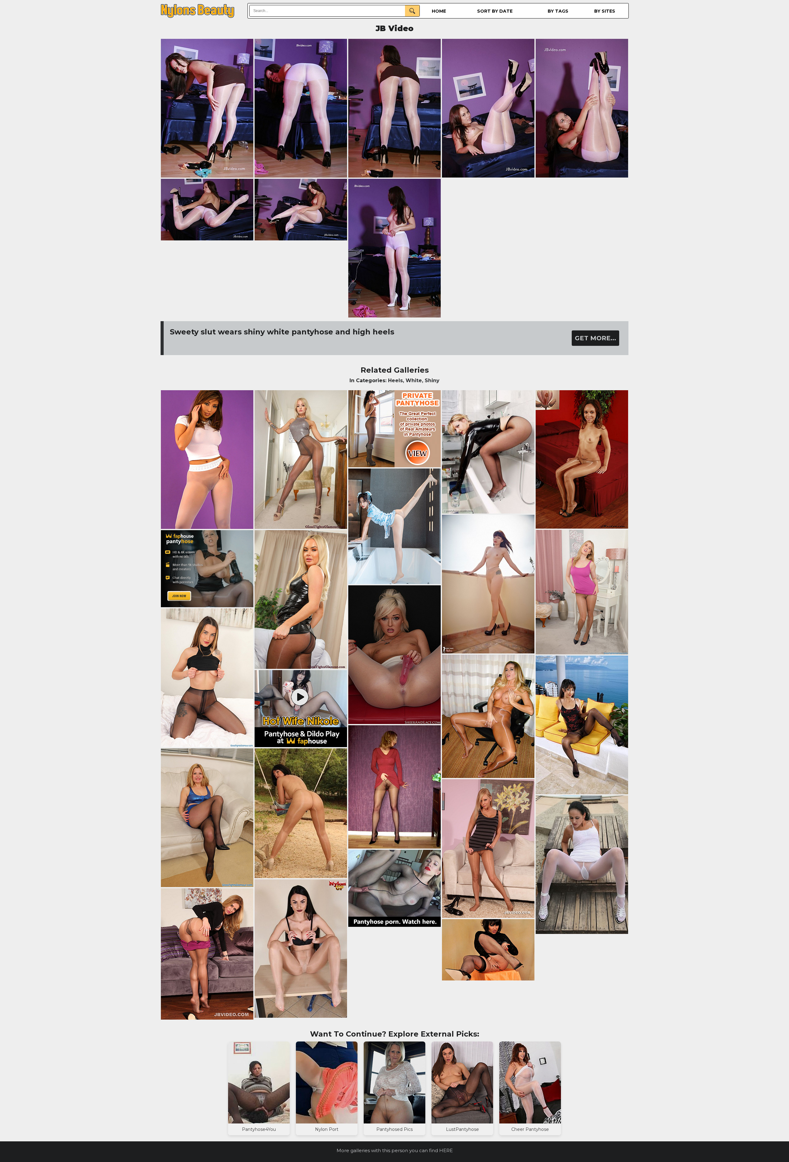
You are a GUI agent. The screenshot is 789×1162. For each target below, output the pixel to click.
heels (395, 380)
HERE (446, 1150)
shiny (432, 380)
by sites (604, 11)
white (414, 380)
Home (439, 11)
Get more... (595, 338)
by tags (558, 11)
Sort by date (495, 11)
